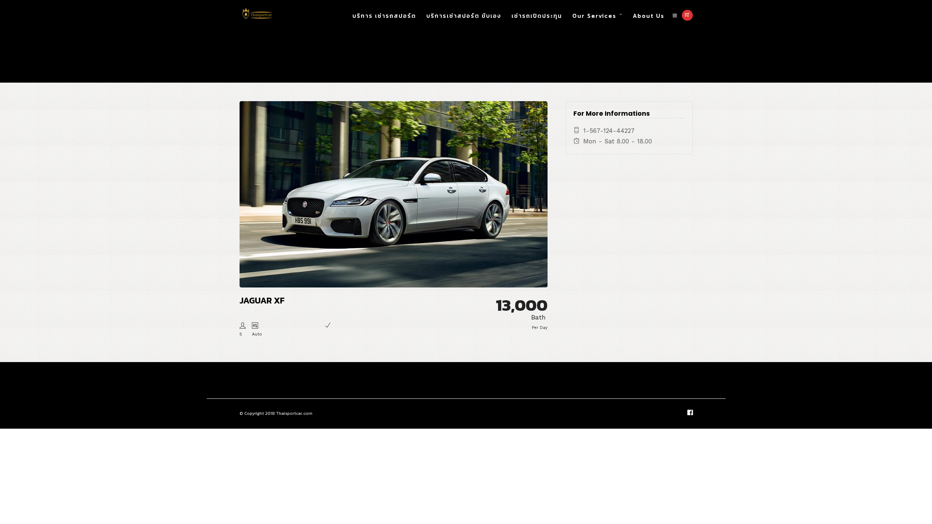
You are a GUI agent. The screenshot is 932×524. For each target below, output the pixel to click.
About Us (648, 15)
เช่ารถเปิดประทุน (537, 15)
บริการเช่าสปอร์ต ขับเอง (463, 15)
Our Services (594, 15)
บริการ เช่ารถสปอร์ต (384, 15)
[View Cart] (687, 15)
